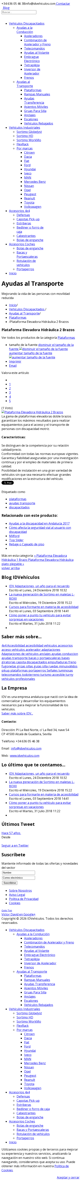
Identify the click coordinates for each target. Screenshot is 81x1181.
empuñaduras (58, 662)
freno (72, 662)
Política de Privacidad (23, 899)
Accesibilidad (16, 645)
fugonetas (9, 666)
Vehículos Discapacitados (27, 309)
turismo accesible (53, 675)
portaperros (37, 670)
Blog (6, 8)
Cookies (14, 903)
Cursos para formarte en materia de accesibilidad (43, 607)
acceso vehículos (14, 650)
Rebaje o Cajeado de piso (26, 544)
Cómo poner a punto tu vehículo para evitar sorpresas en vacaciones (40, 617)
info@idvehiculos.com (26, 748)
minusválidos (68, 666)
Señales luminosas (60, 670)
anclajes (45, 654)
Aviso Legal (17, 895)
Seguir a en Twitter (15, 845)
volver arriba (11, 568)
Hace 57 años (11, 833)
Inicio (13, 305)
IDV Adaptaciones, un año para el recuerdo (39, 586)
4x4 (4, 645)
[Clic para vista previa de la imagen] (32, 412)
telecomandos (12, 675)
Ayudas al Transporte (24, 313)
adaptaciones (50, 650)
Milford (14, 536)
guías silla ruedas (46, 666)
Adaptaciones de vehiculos (20, 654)
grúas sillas (25, 666)
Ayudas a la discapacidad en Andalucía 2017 (39, 523)
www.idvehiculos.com (24, 756)
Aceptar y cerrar (68, 1177)
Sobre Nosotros (20, 890)
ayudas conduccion (64, 654)
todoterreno (31, 675)
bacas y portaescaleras (44, 658)
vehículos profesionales (18, 679)
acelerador (33, 650)
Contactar (63, 4)
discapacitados (19, 507)
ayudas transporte (22, 503)
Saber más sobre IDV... (17, 713)
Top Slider (16, 540)
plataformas (17, 499)
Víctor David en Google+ (19, 914)
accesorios (65, 645)
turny (69, 675)
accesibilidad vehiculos (42, 645)
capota (21, 662)
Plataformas (17, 317)
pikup (6, 670)
